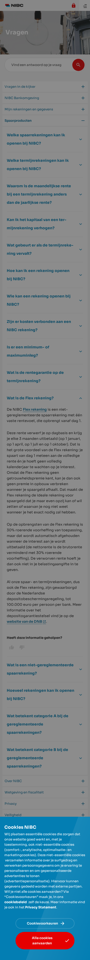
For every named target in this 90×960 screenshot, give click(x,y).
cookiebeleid (15, 902)
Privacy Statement (40, 907)
